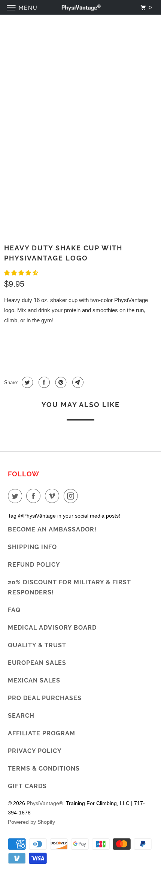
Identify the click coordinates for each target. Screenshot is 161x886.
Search (21, 715)
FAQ (14, 610)
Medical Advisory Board (52, 627)
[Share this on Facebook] (43, 382)
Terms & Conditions (44, 768)
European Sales (37, 662)
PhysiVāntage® (45, 803)
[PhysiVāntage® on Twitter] (16, 496)
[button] (22, 272)
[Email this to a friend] (76, 382)
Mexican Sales (34, 680)
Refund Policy (34, 564)
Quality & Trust (37, 645)
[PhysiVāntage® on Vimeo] (53, 496)
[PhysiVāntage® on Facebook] (34, 496)
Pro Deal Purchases (45, 698)
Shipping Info (32, 547)
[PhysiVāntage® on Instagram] (72, 496)
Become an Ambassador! (52, 529)
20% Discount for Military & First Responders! (69, 587)
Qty (9, 336)
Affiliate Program (41, 733)
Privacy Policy (35, 750)
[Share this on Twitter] (26, 382)
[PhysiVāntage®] (80, 7)
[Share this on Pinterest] (60, 382)
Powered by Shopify (31, 822)
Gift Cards (27, 786)
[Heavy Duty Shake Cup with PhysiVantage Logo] (77, 134)
